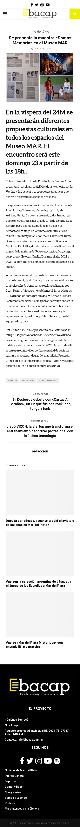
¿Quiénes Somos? (16, 719)
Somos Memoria (48, 381)
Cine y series (13, 792)
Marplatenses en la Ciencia (22, 808)
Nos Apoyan (12, 725)
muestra (12, 381)
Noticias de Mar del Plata (21, 770)
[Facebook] (22, 761)
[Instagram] (38, 761)
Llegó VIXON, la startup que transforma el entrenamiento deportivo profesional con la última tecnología (40, 431)
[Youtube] (48, 761)
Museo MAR (28, 381)
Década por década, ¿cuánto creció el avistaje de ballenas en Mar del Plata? (40, 523)
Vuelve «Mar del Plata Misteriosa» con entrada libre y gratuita (34, 645)
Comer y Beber (14, 786)
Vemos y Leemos (16, 797)
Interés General (14, 775)
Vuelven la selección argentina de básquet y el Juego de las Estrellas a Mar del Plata (38, 584)
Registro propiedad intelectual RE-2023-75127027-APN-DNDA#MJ (37, 732)
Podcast (10, 803)
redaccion (40, 451)
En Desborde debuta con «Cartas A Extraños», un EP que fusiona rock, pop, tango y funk (40, 404)
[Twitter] (29, 761)
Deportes (11, 781)
